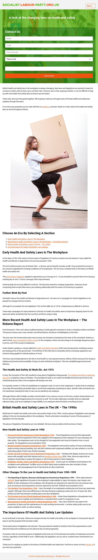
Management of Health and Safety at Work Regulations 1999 (32, 502)
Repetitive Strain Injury (53, 456)
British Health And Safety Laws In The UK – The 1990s (29, 244)
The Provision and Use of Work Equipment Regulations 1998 (32, 496)
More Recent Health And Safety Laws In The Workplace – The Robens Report (38, 242)
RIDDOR (11, 480)
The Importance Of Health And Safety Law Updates (28, 247)
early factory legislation (15, 277)
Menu (89, 6)
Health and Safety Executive (47, 348)
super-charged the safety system (25, 340)
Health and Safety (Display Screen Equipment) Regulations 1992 (34, 454)
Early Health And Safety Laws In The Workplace (26, 239)
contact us (46, 107)
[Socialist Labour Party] (31, 4)
